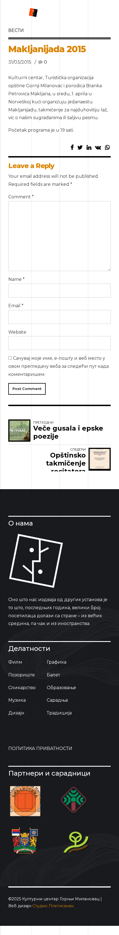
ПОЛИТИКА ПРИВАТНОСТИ (40, 748)
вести (16, 30)
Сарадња (57, 700)
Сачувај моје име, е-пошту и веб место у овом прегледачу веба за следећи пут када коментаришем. (58, 366)
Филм (15, 662)
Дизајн (16, 713)
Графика (56, 662)
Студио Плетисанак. (53, 905)
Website (17, 332)
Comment (21, 196)
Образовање (61, 687)
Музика (17, 700)
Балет (53, 675)
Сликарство (22, 687)
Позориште (21, 675)
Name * (16, 279)
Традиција (59, 713)
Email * (16, 305)
